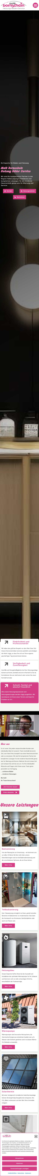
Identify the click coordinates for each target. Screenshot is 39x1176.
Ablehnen (19, 1163)
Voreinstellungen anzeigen (19, 1168)
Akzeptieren (19, 1158)
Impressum (28, 1173)
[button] (36, 1136)
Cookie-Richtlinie (12, 1173)
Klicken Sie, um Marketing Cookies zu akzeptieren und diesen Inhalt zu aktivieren (19, 726)
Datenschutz (21, 1173)
